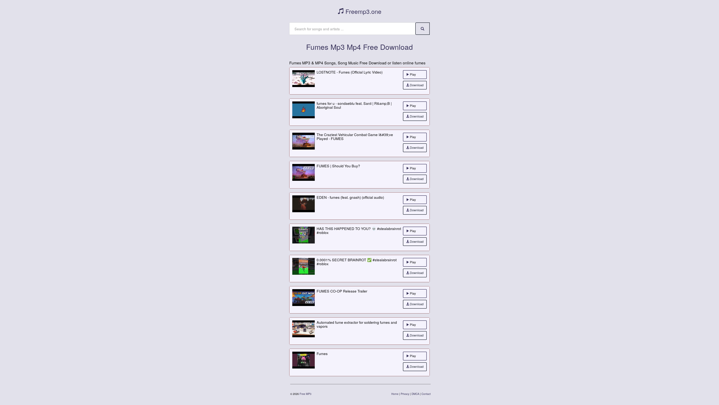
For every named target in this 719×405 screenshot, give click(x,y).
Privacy (405, 394)
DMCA (415, 394)
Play (412, 74)
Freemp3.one (362, 11)
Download (416, 85)
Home (394, 394)
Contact (426, 394)
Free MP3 (305, 394)
